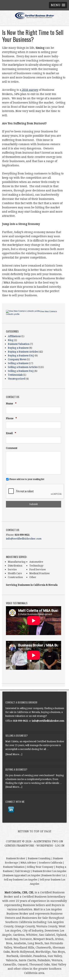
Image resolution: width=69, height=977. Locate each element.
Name (11, 403)
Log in (59, 845)
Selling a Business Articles (23, 367)
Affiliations (14, 336)
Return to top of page (34, 831)
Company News (17, 359)
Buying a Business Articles (23, 351)
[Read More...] (13, 754)
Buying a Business (18, 347)
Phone (11, 418)
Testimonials (15, 374)
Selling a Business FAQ (21, 370)
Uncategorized (16, 378)
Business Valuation (18, 343)
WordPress (44, 845)
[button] (58, 5)
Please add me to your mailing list (26, 479)
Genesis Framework (19, 845)
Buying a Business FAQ (21, 355)
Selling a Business (18, 363)
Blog (10, 340)
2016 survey (29, 89)
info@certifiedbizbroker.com (23, 538)
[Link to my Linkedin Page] (11, 810)
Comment (11, 448)
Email (11, 433)
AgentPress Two (46, 841)
